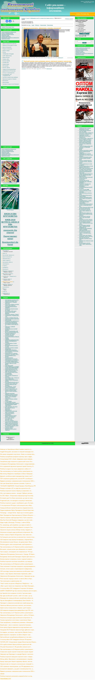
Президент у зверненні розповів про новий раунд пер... (17, 603)
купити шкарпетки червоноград (8, 32)
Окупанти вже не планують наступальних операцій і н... (17, 664)
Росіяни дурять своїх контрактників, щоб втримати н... (16, 544)
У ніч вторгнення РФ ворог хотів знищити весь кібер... (16, 505)
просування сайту (7, 262)
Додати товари (10, 209)
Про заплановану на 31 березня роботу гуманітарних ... (17, 547)
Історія (4, 265)
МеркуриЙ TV (8, 410)
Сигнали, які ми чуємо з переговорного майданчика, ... (17, 569)
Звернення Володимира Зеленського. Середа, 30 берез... (17, 554)
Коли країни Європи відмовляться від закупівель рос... (16, 627)
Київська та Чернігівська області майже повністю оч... (16, 449)
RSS (93, 2)
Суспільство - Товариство (9, 276)
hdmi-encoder (8, 319)
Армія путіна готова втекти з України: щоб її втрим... (16, 608)
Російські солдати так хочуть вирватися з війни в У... (16, 469)
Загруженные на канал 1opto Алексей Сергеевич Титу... (12, 300)
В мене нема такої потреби (84, 32)
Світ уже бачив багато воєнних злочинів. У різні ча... (16, 483)
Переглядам (50, 25)
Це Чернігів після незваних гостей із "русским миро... (16, 593)
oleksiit (2, 673)
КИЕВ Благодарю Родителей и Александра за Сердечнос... (85, 178)
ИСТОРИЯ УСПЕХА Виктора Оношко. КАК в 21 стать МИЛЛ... (12, 363)
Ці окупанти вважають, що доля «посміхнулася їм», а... (17, 669)
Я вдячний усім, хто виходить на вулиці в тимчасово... (16, 500)
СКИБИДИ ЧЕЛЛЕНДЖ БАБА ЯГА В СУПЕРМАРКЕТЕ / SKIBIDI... (12, 341)
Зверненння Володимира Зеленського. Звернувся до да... (17, 576)
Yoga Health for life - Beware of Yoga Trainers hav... (12, 378)
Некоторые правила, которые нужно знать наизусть (12, 305)
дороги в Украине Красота (85, 160)
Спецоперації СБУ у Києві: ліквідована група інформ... (16, 459)
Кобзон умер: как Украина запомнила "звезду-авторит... (86, 236)
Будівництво (5, 293)
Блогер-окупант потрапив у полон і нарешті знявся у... (16, 559)
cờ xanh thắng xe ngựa (10, 402)
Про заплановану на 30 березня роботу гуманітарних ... (17, 564)
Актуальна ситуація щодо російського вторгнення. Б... (16, 617)
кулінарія (5, 267)
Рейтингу (37, 25)
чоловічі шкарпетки (5, 36)
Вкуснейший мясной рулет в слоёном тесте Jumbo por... (12, 383)
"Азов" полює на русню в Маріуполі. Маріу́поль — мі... (16, 583)
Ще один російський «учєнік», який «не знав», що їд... (16, 595)
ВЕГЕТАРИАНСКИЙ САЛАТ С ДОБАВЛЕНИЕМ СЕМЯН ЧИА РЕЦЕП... (12, 404)
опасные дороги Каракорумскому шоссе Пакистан (10, 429)
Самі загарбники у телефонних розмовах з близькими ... (17, 622)
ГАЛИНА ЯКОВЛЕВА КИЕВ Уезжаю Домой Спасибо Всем (85, 158)
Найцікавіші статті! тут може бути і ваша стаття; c (42, 18)
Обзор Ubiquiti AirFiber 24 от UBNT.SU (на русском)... (11, 370)
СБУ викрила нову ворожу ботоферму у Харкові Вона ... (17, 539)
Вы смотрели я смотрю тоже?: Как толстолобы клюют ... (84, 217)
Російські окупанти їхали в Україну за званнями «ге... (16, 490)
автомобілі (5, 250)
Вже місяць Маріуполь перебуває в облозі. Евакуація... (16, 473)
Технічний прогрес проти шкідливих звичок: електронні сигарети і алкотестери (47, 61)
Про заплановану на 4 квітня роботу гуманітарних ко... (16, 471)
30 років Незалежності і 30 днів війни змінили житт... (16, 647)
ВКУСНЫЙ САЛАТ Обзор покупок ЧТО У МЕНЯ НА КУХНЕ (85, 143)
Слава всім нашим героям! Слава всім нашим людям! (16, 651)
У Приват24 (80, 22)
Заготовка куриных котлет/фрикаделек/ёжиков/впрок (85, 171)
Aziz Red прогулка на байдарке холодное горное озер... (85, 238)
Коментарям (43, 25)
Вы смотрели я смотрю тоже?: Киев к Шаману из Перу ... (85, 210)
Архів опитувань (85, 34)
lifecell (80, 149)
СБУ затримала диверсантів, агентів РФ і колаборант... (17, 478)
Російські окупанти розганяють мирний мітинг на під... (16, 676)
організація (5, 263)
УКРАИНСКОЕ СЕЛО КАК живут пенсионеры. (11, 412)
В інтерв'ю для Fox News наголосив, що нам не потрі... (17, 498)
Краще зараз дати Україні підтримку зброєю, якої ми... (16, 661)
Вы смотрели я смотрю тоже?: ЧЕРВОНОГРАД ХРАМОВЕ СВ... (84, 226)
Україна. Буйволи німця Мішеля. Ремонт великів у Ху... (11, 391)
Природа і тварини (7, 284)
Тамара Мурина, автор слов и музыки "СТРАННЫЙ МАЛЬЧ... (85, 147)
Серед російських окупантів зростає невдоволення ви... (17, 508)
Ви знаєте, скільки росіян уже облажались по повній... (16, 549)
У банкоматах (81, 26)
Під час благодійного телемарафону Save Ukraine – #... (17, 600)
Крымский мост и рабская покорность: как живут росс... (12, 354)
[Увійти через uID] (7, 21)
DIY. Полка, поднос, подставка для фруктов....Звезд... (9, 419)
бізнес (4, 253)
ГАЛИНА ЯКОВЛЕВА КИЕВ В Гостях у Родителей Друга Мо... (86, 205)
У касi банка (80, 28)
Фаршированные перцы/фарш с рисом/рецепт (11, 416)
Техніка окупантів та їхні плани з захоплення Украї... (16, 620)
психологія (5, 287)
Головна (78, 13)
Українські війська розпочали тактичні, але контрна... (16, 605)
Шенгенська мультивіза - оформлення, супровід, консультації (42, 28)
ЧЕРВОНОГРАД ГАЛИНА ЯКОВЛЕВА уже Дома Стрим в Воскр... (86, 155)
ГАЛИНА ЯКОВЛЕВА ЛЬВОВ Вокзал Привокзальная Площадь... (85, 151)
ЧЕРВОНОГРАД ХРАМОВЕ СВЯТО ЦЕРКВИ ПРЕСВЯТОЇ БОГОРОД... (85, 229)
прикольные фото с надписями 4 (9, 414)
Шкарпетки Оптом (10, 160)
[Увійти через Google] (13, 21)
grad (38, 68)
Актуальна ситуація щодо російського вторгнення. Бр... (17, 532)
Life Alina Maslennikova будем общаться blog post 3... (86, 166)
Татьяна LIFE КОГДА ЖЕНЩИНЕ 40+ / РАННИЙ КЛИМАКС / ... (85, 181)
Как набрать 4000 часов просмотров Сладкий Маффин (10, 312)
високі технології (6, 256)
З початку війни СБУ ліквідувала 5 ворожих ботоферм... (17, 588)
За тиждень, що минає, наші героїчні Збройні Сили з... (16, 632)
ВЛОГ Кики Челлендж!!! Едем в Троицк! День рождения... (86, 169)
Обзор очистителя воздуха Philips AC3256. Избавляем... (11, 424)
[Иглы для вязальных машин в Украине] (10, 208)
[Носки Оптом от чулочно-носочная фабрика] (10, 181)
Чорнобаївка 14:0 (5, 678)
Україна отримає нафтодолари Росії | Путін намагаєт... (16, 517)
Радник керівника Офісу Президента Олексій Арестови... (17, 510)
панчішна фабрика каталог (7, 34)
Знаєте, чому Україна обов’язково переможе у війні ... (16, 573)
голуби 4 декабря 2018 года (11, 317)
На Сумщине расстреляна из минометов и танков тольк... (17, 537)
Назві (33, 25)
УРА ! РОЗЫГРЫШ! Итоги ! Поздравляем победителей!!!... (11, 373)
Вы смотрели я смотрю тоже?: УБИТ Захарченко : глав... (85, 244)
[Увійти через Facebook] (10, 21)
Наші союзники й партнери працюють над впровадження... (18, 566)
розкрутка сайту (6, 279)
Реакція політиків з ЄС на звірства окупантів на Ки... (16, 488)
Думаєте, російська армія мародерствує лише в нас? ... (17, 476)
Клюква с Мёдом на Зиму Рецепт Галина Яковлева (85, 141)
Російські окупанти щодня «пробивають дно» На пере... (17, 503)
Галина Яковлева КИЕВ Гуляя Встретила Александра (86, 208)
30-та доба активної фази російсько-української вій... (16, 644)
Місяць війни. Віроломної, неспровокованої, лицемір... (16, 659)
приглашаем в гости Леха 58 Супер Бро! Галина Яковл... (12, 360)
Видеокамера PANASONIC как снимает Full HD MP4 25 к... (11, 324)
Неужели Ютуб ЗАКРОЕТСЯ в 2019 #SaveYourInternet (12, 321)
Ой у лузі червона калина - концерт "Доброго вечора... (16, 493)
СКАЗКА (7, 338)
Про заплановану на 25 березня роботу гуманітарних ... (17, 649)
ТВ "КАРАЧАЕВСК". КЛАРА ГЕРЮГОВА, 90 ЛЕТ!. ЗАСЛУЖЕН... (85, 201)
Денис (49, 57)
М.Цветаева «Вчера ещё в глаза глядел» (85, 196)
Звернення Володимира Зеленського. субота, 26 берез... (17, 615)
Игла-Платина (10, 187)
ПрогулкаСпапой (9, 365)
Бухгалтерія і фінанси (8, 255)
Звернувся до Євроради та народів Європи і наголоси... (17, 654)
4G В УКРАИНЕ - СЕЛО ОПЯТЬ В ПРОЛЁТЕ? (10, 387)
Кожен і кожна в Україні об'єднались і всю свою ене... (16, 534)
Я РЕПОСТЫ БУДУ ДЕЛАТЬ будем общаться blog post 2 (85, 220)
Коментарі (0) (60, 57)
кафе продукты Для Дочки (11, 406)
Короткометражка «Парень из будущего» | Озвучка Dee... (86, 133)
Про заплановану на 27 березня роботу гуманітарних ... (17, 612)
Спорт (4, 291)
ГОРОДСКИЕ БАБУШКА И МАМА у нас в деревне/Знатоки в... (11, 396)
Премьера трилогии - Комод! (12, 314)
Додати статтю (69, 18)
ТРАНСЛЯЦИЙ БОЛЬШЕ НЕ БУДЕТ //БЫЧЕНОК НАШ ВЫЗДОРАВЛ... (85, 175)
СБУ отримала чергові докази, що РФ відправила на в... (17, 666)
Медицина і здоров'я (7, 270)
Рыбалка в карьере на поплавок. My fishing (10, 334)
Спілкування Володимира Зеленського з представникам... (17, 464)
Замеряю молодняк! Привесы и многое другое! (11, 394)
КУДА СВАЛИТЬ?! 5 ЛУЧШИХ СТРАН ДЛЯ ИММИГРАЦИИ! (12, 367)
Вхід (88, 13)
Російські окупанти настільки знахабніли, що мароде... (16, 561)
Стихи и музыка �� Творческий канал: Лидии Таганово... (85, 190)
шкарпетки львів (5, 35)
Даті (29, 25)
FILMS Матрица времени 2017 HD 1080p (85, 131)
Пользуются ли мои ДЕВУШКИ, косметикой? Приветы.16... (85, 136)
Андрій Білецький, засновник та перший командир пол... (17, 451)
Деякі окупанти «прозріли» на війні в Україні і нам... (15, 634)
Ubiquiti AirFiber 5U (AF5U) (11, 368)
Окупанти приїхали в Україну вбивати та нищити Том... (17, 527)
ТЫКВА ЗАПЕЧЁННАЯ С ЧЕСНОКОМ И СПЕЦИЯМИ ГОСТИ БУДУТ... (11, 351)
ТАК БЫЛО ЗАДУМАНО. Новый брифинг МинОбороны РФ (18, 486)
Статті (27, 18)
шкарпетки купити (5, 38)
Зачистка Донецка (9, 335)
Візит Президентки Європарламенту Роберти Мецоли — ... (18, 515)
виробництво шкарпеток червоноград (10, 37)
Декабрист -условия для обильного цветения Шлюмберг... (85, 185)
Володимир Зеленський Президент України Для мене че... (18, 556)
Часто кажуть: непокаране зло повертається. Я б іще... (16, 551)
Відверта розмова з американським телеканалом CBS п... (17, 481)
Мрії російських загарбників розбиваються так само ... (16, 637)
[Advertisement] (10, 117)
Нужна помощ (8, 401)
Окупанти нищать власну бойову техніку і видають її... (16, 529)
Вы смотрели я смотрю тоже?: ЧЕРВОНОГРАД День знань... (86, 223)
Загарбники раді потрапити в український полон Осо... (16, 461)
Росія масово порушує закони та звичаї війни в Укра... (16, 578)
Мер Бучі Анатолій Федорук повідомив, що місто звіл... (16, 520)
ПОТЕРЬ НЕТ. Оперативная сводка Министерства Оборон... (18, 642)
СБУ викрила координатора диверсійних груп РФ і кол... (17, 610)
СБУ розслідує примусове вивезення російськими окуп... (17, 571)
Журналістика (6, 258)
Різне (4, 288)
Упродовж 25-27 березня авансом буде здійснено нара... (17, 630)
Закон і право (6, 260)
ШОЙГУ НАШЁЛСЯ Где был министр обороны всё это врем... (19, 590)
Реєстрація (83, 13)
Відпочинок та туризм (8, 281)
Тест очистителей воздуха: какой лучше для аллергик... (11, 422)
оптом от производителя (7, 33)
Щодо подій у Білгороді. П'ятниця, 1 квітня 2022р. (15, 522)
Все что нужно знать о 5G (11, 388)
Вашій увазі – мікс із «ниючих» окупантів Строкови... (16, 625)
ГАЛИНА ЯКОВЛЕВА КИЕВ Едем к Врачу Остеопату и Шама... (85, 198)
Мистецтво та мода (7, 273)
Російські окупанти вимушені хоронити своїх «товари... (16, 656)
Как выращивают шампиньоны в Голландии (11, 358)
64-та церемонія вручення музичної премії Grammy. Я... (17, 466)
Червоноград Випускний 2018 (12, 318)
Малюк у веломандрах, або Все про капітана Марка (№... (12, 331)
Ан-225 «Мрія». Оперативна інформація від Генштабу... (17, 495)
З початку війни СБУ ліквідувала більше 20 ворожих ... (16, 639)
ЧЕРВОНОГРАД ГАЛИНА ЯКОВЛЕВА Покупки (85, 129)
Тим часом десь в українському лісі (11, 581)
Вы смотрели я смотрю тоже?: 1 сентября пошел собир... (85, 233)
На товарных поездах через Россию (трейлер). (11, 426)
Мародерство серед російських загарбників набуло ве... (17, 598)
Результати (78, 34)
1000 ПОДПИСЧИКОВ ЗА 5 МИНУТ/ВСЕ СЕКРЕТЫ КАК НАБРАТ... (85, 214)
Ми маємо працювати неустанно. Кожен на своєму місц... (17, 454)
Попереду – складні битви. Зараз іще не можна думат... (17, 512)
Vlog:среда (81, 172)
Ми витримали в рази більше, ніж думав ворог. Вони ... (16, 542)
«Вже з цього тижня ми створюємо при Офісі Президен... (17, 586)
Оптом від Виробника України (10, 182)
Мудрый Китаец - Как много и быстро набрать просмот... (86, 139)
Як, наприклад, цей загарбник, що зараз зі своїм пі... (16, 525)
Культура (5, 269)
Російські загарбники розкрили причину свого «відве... (16, 456)
